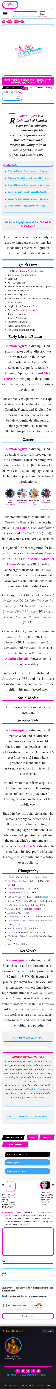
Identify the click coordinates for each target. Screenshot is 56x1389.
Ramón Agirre (13, 1162)
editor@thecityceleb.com (37, 1089)
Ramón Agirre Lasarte (16, 1171)
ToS (39, 1385)
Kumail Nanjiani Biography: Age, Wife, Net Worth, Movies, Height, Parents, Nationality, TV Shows (28, 185)
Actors (22, 21)
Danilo (44, 896)
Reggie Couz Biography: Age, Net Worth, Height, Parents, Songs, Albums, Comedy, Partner (28, 191)
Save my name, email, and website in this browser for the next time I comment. (28, 1289)
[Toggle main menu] (5, 14)
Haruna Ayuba (44, 87)
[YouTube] (28, 1371)
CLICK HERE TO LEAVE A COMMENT (27, 1038)
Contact (48, 1385)
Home (4, 21)
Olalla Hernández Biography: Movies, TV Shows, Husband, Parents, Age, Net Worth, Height (8, 1201)
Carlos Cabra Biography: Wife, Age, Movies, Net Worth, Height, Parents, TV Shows (47, 1198)
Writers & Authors (15, 1144)
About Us (9, 1385)
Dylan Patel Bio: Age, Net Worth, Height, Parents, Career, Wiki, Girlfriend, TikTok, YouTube (28, 205)
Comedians (47, 1137)
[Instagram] (33, 1371)
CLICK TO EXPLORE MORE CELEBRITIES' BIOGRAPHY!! (28, 1116)
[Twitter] (23, 1371)
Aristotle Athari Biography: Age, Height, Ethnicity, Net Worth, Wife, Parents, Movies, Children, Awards (28, 178)
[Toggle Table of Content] (16, 96)
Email (4, 1273)
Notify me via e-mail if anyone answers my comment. (25, 1296)
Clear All (48, 1331)
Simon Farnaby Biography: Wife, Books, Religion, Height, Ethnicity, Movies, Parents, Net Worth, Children (28, 198)
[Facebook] (17, 1371)
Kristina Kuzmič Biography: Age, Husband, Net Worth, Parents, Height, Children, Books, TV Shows (28, 171)
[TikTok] (38, 1371)
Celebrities (16, 21)
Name (4, 1261)
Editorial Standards (25, 1385)
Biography (9, 21)
